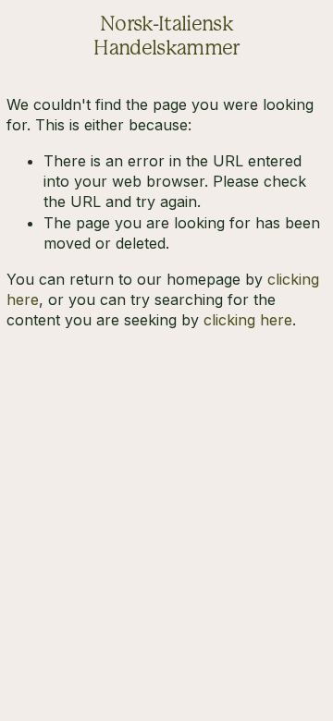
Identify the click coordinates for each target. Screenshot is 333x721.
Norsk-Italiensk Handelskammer (166, 35)
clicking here (248, 320)
